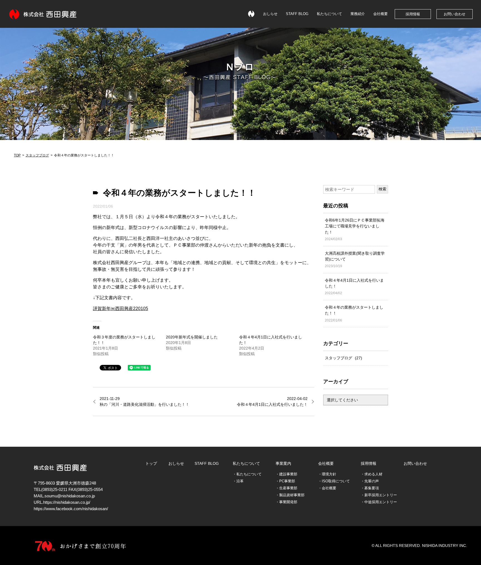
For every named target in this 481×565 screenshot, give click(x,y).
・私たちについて (247, 474)
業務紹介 (357, 14)
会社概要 (380, 14)
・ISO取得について (334, 481)
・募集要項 (370, 488)
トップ (151, 463)
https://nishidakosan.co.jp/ (66, 502)
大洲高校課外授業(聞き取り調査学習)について (355, 259)
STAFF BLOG (297, 14)
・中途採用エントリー (379, 502)
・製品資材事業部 (290, 495)
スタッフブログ (37, 155)
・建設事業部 (286, 474)
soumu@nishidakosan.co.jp (70, 496)
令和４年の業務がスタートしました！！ (354, 313)
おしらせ (270, 14)
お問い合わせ (454, 14)
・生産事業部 (286, 488)
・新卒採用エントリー (379, 495)
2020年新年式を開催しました (192, 337)
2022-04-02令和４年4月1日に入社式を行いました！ (272, 401)
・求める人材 (371, 474)
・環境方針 (327, 474)
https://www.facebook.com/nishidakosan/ (71, 509)
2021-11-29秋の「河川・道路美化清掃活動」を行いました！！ (144, 401)
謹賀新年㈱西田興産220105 (120, 308)
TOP (17, 155)
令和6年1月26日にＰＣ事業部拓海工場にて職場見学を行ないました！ (354, 229)
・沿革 (238, 481)
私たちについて (329, 14)
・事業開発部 (286, 502)
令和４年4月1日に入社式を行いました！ (354, 286)
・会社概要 (327, 488)
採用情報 (413, 14)
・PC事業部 (285, 481)
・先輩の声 (370, 481)
